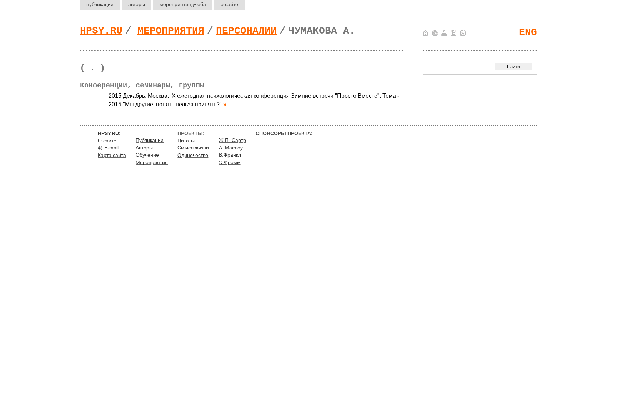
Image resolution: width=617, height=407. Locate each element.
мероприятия (183, 4)
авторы (136, 4)
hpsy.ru (101, 30)
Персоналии (246, 30)
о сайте (229, 4)
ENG (528, 32)
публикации (100, 4)
